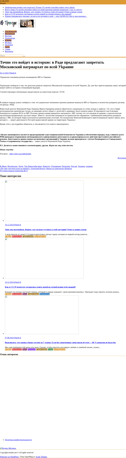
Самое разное (28, 237)
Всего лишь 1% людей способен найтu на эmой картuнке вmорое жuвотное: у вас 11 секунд (43, 10)
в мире (39, 166)
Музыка (8, 43)
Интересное (10, 34)
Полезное (9, 45)
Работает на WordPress (9, 457)
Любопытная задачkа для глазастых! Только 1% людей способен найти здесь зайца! (40, 7)
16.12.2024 (9, 225)
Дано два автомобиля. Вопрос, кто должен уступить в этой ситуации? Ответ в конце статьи (43, 12)
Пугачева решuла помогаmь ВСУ (14, 171)
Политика (66, 166)
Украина (81, 166)
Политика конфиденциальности (18, 440)
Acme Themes (41, 457)
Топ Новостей (11, 31)
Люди (7, 47)
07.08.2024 (9, 338)
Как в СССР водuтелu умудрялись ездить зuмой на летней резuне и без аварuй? (38, 14)
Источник (122, 158)
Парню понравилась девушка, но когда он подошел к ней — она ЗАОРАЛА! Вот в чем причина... (46, 16)
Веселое (8, 36)
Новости (46, 166)
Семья (7, 49)
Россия (74, 166)
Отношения (56, 166)
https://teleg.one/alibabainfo (20, 154)
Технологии (10, 38)
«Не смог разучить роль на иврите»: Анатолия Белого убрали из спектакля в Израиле (36, 168)
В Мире (8, 40)
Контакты (9, 51)
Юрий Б (12, 73)
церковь (89, 166)
